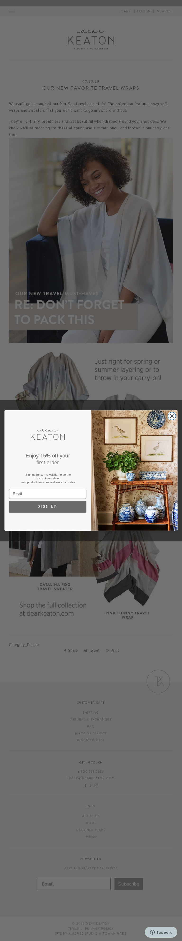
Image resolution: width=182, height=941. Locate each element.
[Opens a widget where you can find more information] (161, 933)
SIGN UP (47, 507)
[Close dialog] (172, 416)
